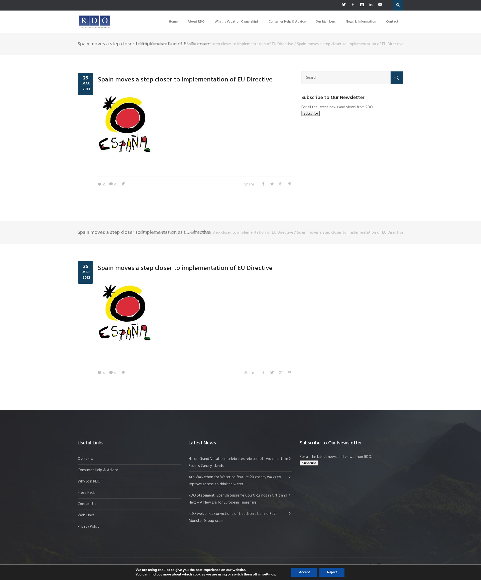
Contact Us (87, 504)
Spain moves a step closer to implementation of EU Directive (240, 44)
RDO (144, 44)
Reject (332, 572)
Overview (85, 459)
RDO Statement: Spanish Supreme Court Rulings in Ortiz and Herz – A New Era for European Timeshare (238, 499)
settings (268, 574)
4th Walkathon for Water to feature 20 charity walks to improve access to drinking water (235, 480)
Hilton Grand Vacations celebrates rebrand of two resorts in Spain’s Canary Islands (238, 462)
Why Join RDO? (90, 481)
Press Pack (86, 493)
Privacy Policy (88, 527)
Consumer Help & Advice (98, 470)
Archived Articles (166, 44)
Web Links (86, 515)
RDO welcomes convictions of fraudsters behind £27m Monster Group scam (233, 517)
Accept (304, 572)
